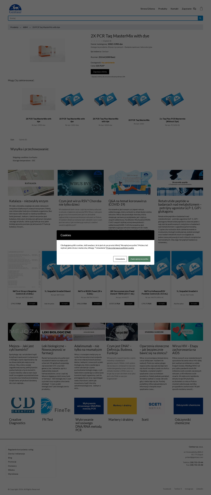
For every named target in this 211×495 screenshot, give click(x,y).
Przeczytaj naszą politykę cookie (120, 248)
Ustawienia (120, 259)
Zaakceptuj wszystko (139, 259)
